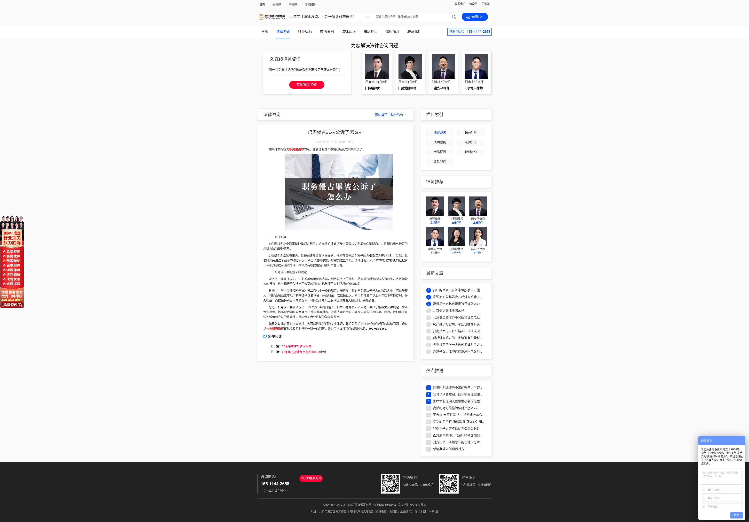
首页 (262, 4)
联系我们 (459, 4)
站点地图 (420, 511)
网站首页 (381, 115)
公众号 (473, 4)
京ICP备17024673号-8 (412, 504)
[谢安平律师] (478, 206)
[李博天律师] (435, 236)
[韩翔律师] (435, 206)
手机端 (485, 4)
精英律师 (305, 32)
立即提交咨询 (306, 85)
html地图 (433, 511)
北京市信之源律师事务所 (356, 504)
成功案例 (327, 32)
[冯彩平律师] (478, 236)
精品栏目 (371, 32)
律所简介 (392, 32)
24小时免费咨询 (311, 478)
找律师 (277, 4)
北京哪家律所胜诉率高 (296, 346)
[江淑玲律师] (456, 236)
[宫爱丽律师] (456, 206)
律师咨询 (476, 16)
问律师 (293, 4)
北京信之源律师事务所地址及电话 (304, 352)
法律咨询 (283, 32)
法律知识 (310, 4)
